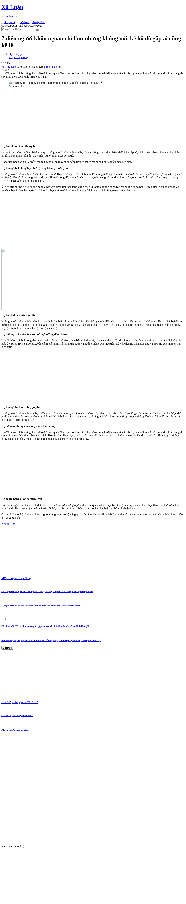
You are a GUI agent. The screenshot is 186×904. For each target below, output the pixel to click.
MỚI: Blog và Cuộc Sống (16, 578)
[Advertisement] (93, 116)
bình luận (52, 66)
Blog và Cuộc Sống (18, 57)
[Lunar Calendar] (30, 23)
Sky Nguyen (8, 66)
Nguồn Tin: (8, 523)
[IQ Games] (2, 23)
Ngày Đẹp (38, 22)
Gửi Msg (7, 648)
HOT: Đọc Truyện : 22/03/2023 (19, 702)
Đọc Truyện (16, 54)
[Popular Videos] (18, 23)
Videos (24, 22)
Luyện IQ (10, 22)
